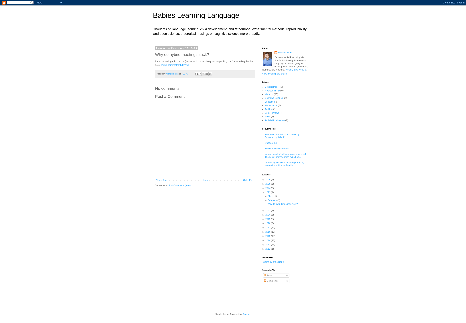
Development (271, 87)
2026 (268, 179)
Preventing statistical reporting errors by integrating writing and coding (284, 164)
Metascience (271, 105)
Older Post (248, 180)
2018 (268, 223)
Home (205, 180)
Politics (268, 109)
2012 (268, 249)
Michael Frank (285, 52)
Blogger (246, 314)
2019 (268, 219)
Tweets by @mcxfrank (273, 262)
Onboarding (271, 143)
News (267, 116)
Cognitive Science (274, 98)
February (272, 200)
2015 (268, 236)
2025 (268, 184)
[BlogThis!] (200, 74)
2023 (268, 192)
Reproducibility (272, 90)
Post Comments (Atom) (180, 185)
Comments (272, 281)
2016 (268, 232)
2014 (268, 240)
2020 (268, 215)
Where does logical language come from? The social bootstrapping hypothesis (285, 155)
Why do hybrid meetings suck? (283, 204)
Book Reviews (272, 113)
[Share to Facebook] (207, 74)
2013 (268, 244)
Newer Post (161, 180)
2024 (268, 188)
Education (270, 102)
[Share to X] (203, 74)
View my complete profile (274, 74)
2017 (268, 227)
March (271, 196)
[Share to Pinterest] (210, 74)
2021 (268, 210)
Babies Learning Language (196, 15)
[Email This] (196, 74)
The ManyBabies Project (277, 148)
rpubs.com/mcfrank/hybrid (175, 65)
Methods (269, 94)
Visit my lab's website (295, 69)
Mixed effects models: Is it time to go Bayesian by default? (282, 135)
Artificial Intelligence (275, 120)
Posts (269, 275)
